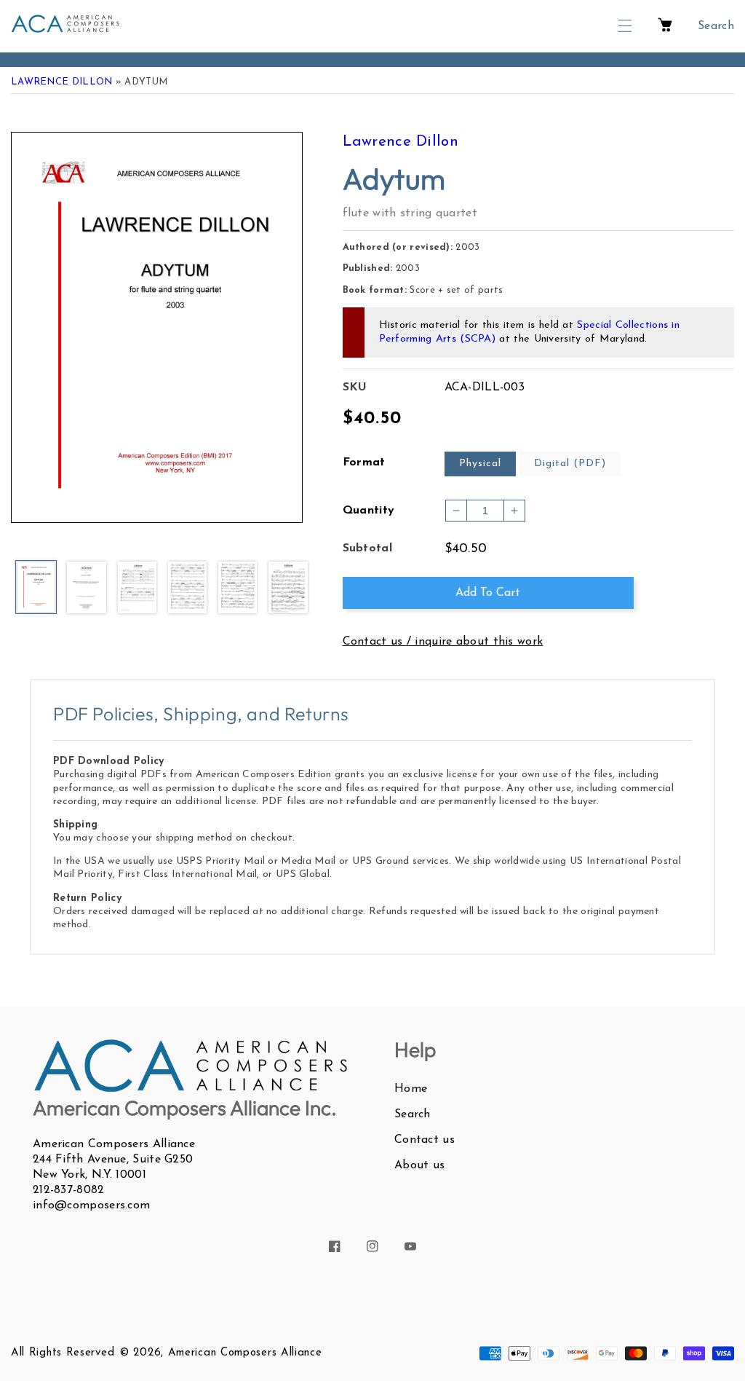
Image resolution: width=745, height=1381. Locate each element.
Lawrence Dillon (62, 82)
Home (410, 1089)
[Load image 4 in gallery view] (187, 588)
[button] (625, 25)
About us (419, 1165)
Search (412, 1114)
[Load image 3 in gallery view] (137, 588)
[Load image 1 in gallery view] (36, 588)
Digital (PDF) (570, 463)
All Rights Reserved (62, 1352)
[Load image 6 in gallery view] (287, 588)
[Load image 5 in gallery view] (237, 588)
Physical (480, 463)
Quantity (369, 510)
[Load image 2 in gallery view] (86, 588)
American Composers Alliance (245, 1352)
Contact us (424, 1140)
